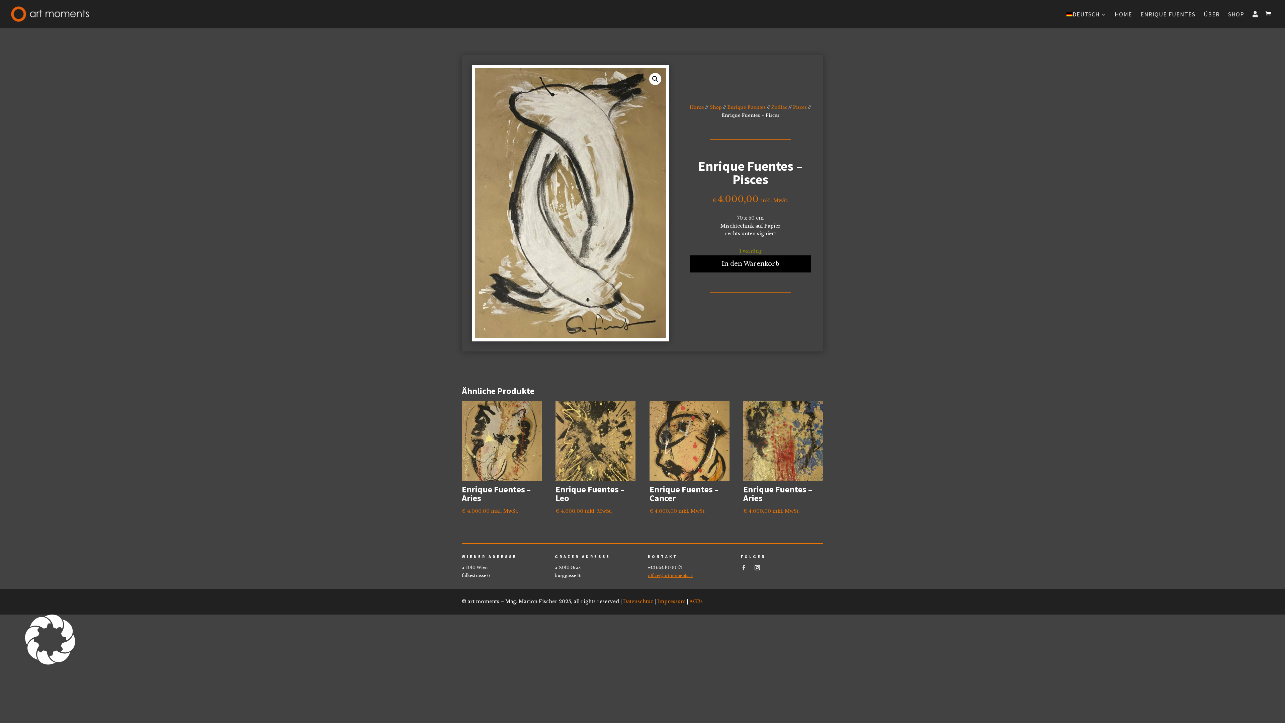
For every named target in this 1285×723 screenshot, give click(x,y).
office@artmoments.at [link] (670, 575)
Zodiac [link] (779, 107)
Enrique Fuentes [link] (1167, 15)
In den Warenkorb (750, 263)
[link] (50, 13)
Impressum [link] (671, 601)
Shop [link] (1236, 15)
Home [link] (697, 107)
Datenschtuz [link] (638, 601)
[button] (642, 641)
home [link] (1123, 15)
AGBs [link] (696, 601)
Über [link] (1212, 15)
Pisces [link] (800, 107)
